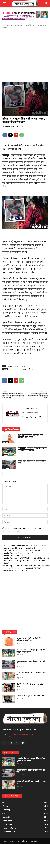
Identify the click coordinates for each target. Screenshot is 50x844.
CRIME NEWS (12, 25)
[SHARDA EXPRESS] (12, 414)
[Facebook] (4, 135)
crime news (13, 369)
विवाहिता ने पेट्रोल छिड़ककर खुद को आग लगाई (31, 685)
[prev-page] (3, 473)
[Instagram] (27, 416)
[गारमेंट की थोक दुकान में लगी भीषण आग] (8, 699)
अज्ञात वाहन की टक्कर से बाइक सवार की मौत (32, 462)
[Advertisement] (25, 55)
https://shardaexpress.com (30, 412)
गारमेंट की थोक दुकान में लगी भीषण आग (30, 696)
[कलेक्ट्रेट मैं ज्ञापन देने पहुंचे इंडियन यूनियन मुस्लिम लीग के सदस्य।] (9, 451)
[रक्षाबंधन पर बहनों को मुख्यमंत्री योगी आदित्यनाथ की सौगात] (9, 438)
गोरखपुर (31, 369)
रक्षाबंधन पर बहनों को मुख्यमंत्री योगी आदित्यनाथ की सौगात (30, 436)
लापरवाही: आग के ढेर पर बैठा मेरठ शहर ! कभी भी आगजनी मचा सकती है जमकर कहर (13, 396)
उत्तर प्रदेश (5, 442)
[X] (10, 135)
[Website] (31, 416)
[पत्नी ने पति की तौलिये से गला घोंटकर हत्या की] (8, 676)
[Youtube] (40, 416)
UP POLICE (23, 369)
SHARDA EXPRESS (10, 126)
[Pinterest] (16, 135)
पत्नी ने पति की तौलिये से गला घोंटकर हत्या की (31, 674)
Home (4, 25)
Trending (6, 468)
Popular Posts (10, 752)
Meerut (5, 455)
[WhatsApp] (21, 135)
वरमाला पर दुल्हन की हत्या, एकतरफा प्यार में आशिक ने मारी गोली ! (38, 396)
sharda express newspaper (17, 366)
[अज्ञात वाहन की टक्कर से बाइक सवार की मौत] (9, 464)
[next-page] (7, 473)
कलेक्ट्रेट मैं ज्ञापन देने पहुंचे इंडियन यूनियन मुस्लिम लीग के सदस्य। (32, 449)
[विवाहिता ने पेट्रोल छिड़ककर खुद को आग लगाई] (8, 687)
